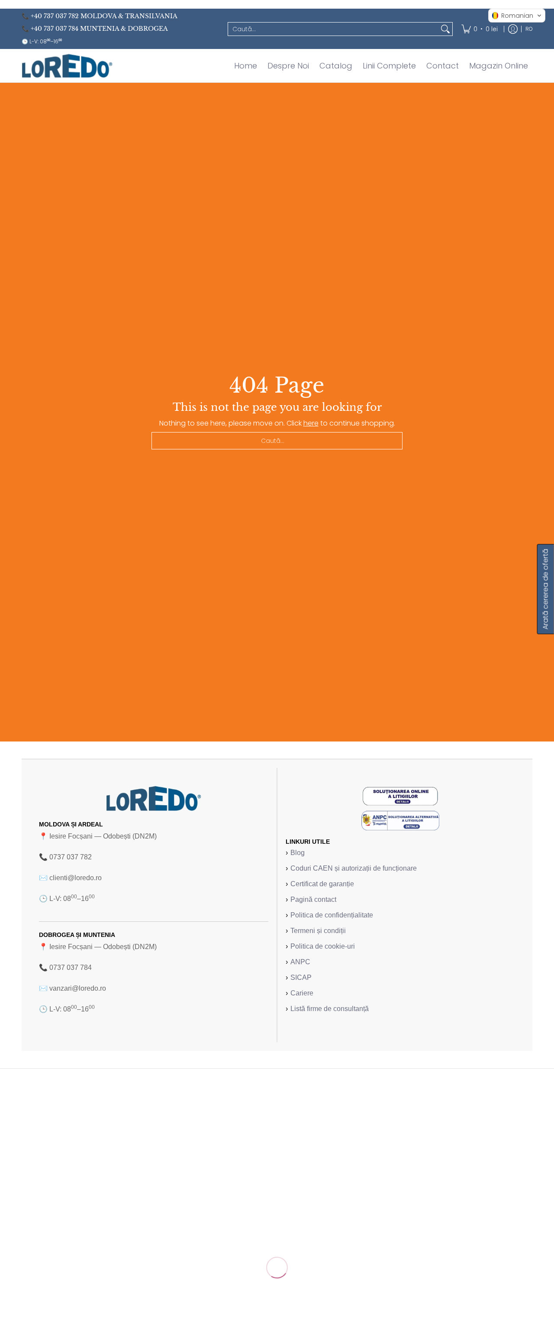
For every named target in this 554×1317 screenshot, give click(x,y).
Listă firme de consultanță (329, 1008)
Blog (297, 852)
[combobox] (333, 29)
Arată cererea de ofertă (546, 589)
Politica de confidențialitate (331, 915)
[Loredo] (67, 65)
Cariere (301, 993)
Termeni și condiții (318, 930)
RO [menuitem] (529, 29)
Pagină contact (313, 899)
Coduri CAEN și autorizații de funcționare (353, 868)
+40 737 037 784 (54, 29)
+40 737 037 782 (55, 16)
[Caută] (445, 29)
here (311, 423)
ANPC (300, 962)
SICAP (301, 977)
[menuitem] (479, 29)
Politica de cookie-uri (322, 946)
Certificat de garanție (322, 884)
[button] (516, 16)
